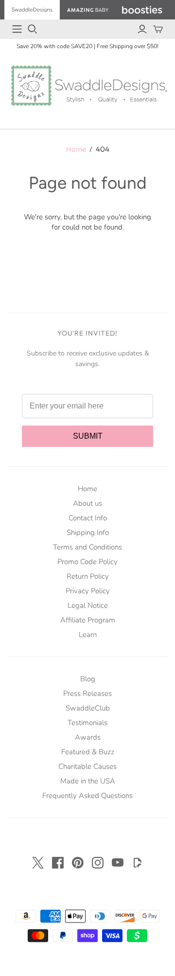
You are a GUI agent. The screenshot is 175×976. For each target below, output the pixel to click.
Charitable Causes (87, 766)
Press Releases (87, 693)
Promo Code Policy (87, 562)
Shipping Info (88, 532)
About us (87, 503)
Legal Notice (88, 605)
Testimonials (87, 723)
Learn (88, 634)
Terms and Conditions (87, 547)
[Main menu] (17, 29)
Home (76, 149)
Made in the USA (87, 781)
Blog (87, 679)
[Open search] (32, 29)
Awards (88, 737)
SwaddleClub (88, 708)
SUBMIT (88, 436)
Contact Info (88, 518)
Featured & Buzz (87, 752)
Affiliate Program (87, 620)
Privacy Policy (88, 591)
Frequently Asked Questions (87, 795)
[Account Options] (142, 29)
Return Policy (88, 576)
